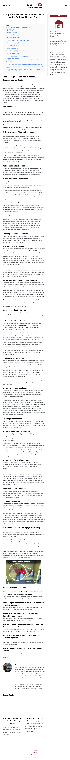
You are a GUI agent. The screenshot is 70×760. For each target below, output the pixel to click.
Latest (35, 750)
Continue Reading (12, 737)
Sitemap (35, 752)
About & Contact (35, 754)
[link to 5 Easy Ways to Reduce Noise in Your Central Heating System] (12, 707)
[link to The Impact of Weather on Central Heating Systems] (35, 707)
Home (35, 747)
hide (11, 25)
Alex (16, 664)
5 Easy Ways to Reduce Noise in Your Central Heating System (12, 721)
